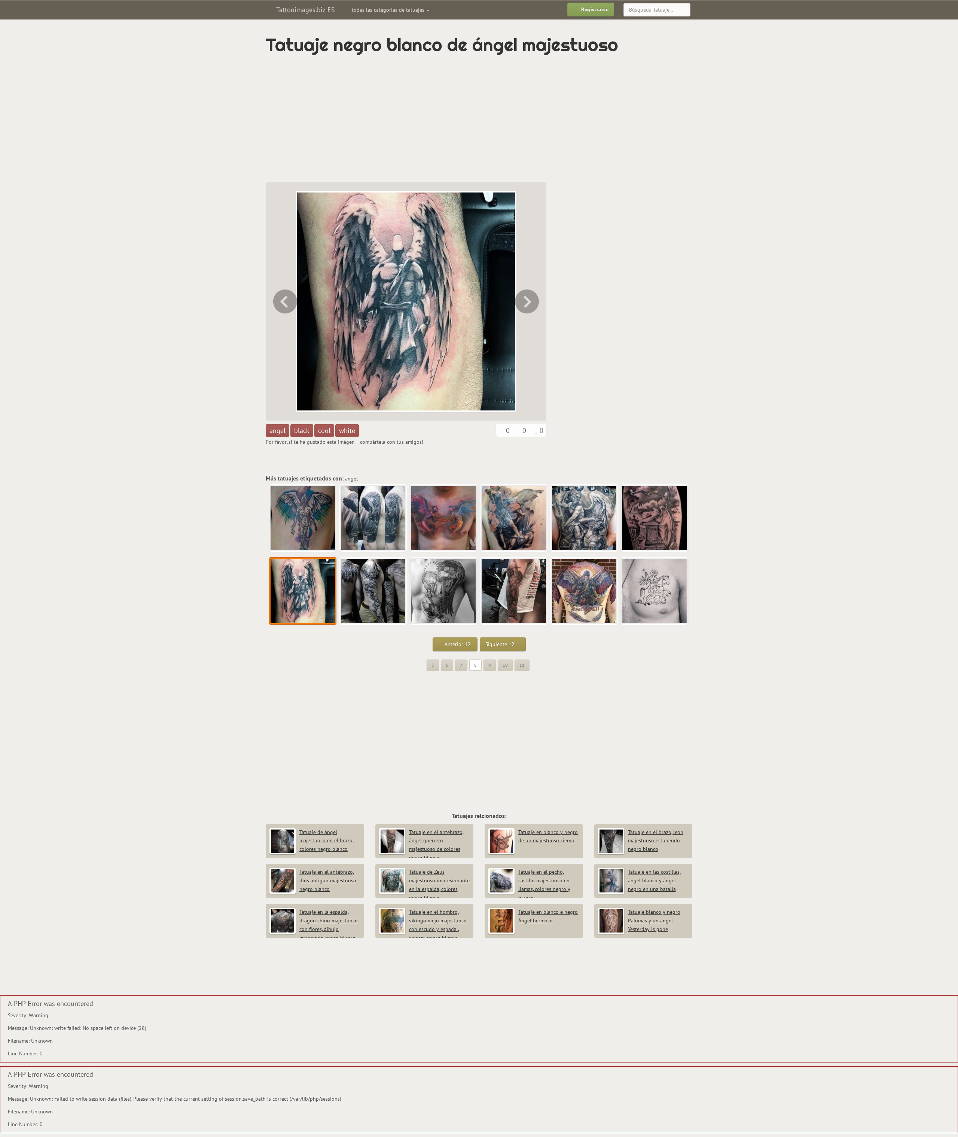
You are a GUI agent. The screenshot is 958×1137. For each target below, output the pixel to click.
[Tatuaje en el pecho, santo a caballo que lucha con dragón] (655, 591)
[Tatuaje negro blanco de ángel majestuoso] (303, 591)
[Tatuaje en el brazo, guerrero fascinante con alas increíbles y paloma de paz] (527, 301)
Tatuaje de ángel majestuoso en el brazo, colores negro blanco (326, 841)
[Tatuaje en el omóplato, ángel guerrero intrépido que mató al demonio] (514, 518)
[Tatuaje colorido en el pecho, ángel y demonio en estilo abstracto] (444, 518)
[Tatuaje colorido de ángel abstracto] (303, 518)
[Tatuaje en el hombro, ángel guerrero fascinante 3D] (373, 518)
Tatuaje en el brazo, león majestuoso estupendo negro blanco (655, 841)
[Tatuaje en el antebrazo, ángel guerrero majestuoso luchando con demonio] (514, 591)
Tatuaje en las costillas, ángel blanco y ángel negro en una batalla (654, 880)
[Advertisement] (447, 118)
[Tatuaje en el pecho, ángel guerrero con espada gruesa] (444, 591)
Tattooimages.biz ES (304, 9)
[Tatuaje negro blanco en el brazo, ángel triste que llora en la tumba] (284, 301)
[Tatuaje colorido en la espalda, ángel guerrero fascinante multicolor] (584, 591)
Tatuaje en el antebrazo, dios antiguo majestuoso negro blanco (327, 880)
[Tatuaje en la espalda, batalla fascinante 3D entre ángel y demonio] (584, 518)
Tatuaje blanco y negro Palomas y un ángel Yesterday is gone (654, 921)
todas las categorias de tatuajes (389, 9)
